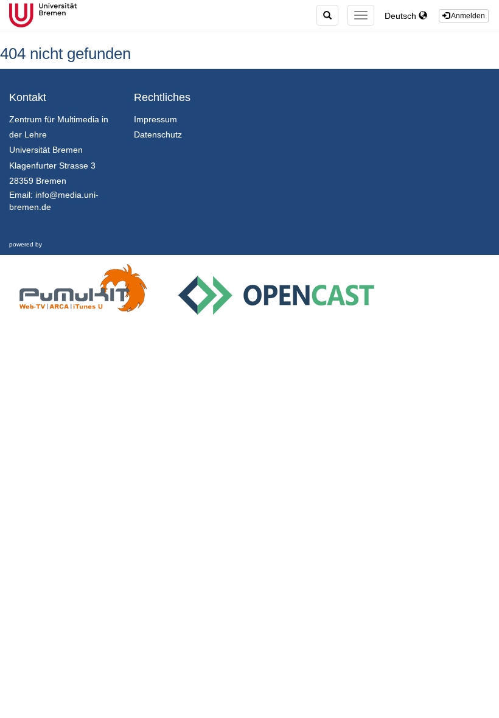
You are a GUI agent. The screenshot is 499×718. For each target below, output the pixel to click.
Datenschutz (158, 134)
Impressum (155, 119)
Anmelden (467, 16)
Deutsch (402, 16)
